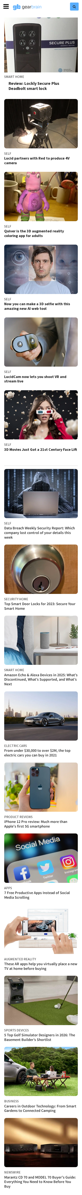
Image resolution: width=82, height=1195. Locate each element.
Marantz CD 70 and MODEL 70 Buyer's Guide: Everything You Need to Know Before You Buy (40, 1182)
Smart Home (14, 77)
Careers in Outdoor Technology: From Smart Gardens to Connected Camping (40, 1108)
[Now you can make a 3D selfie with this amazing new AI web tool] (41, 269)
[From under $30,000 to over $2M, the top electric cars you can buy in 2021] (41, 716)
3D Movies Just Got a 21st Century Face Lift (40, 449)
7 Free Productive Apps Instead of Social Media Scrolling (37, 895)
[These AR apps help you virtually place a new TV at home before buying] (41, 929)
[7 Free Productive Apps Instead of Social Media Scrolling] (41, 858)
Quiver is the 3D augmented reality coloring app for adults (34, 233)
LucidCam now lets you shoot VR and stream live (35, 379)
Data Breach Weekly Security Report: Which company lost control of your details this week (39, 532)
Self (7, 153)
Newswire (12, 1172)
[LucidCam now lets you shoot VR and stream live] (41, 342)
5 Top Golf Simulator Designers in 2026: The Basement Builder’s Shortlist (39, 1037)
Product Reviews (18, 817)
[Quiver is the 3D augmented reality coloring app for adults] (41, 196)
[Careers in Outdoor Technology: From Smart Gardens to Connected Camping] (41, 1071)
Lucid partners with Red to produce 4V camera (37, 160)
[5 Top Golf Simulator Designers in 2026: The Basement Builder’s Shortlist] (41, 1000)
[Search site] (74, 7)
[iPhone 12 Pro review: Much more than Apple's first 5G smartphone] (41, 787)
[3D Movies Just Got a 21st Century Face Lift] (41, 414)
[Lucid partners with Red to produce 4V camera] (41, 123)
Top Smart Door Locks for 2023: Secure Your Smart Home (39, 606)
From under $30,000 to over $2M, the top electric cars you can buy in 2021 (37, 752)
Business (11, 1101)
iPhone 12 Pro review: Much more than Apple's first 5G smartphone (35, 824)
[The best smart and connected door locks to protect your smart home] (41, 569)
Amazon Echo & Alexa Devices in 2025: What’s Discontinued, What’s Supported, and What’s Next (41, 679)
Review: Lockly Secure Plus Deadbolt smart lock (33, 86)
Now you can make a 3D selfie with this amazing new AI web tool (37, 306)
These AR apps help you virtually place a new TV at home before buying (40, 966)
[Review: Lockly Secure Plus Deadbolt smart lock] (41, 45)
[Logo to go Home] (27, 7)
